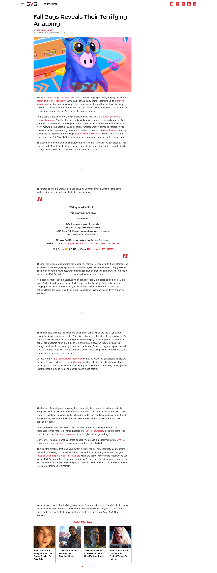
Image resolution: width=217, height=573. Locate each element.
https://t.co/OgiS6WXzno (69, 243)
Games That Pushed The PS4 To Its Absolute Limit (68, 553)
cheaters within (86, 133)
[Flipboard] (177, 5)
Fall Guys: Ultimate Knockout (64, 97)
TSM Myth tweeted (93, 431)
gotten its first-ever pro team (51, 101)
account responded (69, 434)
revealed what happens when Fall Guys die (58, 456)
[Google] (189, 5)
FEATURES (50, 4)
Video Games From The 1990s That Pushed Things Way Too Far (119, 555)
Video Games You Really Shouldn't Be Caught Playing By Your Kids (43, 555)
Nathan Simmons (44, 30)
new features (110, 130)
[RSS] (194, 5)
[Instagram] (183, 5)
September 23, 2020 (101, 249)
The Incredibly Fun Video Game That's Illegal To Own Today (94, 553)
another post (76, 362)
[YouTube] (171, 5)
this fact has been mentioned (68, 358)
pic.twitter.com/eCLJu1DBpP (102, 243)
